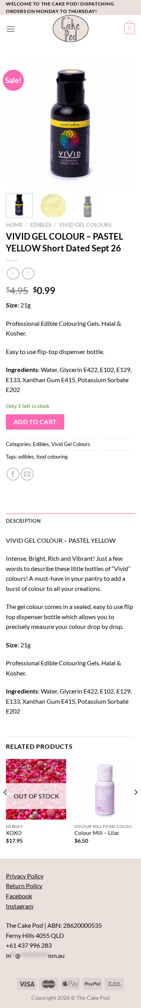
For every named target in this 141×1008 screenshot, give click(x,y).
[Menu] (10, 28)
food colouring (52, 456)
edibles (26, 456)
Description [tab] (23, 521)
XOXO (14, 833)
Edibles (40, 225)
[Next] (123, 122)
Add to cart (35, 421)
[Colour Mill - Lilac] (104, 789)
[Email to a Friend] (27, 474)
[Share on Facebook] (13, 474)
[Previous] (18, 122)
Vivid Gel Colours (85, 225)
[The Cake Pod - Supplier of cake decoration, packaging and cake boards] (70, 28)
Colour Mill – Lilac (96, 833)
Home (14, 225)
